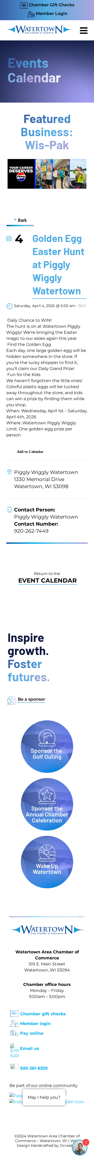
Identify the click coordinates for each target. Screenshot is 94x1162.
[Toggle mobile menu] (84, 30)
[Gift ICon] (14, 1012)
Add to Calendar (30, 452)
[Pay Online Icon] (14, 1031)
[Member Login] (14, 1022)
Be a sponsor (31, 699)
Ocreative (69, 1145)
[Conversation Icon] (14, 1066)
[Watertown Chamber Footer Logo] (47, 928)
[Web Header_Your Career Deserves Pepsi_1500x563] (47, 162)
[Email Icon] (14, 1046)
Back (20, 220)
